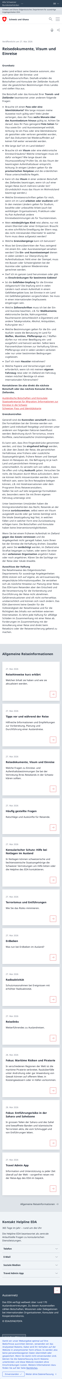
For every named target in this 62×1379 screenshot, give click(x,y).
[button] (57, 1290)
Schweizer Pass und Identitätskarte (21, 408)
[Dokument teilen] (58, 30)
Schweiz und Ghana (19, 19)
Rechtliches (31, 1368)
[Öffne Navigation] (57, 19)
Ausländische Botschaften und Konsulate (24, 398)
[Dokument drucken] (52, 30)
